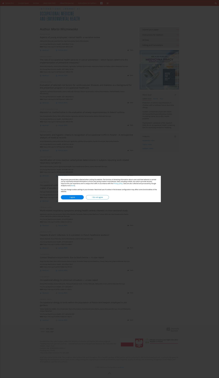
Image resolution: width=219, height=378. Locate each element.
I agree (72, 197)
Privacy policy (118, 183)
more (72, 186)
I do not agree (97, 197)
